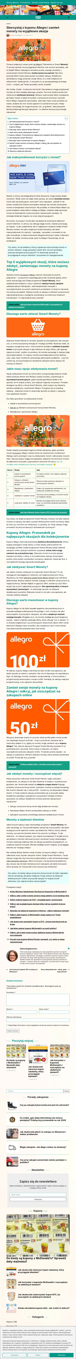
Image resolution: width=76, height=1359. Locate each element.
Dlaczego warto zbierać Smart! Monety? (24, 130)
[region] (38, 1342)
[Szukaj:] (34, 1091)
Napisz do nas (57, 2)
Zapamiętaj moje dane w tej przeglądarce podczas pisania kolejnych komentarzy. (38, 1025)
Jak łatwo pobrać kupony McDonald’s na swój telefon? (33, 928)
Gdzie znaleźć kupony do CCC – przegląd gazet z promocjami (36, 900)
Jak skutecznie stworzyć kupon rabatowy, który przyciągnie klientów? (36, 1072)
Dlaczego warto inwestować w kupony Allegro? (27, 140)
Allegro (45, 578)
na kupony (16, 453)
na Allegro (37, 64)
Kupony (8, 24)
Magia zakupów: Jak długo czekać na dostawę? (43, 1147)
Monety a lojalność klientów (20, 151)
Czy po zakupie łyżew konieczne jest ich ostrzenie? (44, 1105)
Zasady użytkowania (40, 2)
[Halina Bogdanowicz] (12, 956)
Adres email (44, 1009)
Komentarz (11, 992)
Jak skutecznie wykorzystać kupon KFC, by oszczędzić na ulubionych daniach (39, 1295)
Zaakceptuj (61, 1355)
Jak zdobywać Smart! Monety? (21, 138)
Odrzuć (38, 1355)
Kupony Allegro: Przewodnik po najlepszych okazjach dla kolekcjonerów (37, 135)
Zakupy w (14, 408)
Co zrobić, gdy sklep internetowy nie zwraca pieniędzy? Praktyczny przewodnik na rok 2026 (43, 1119)
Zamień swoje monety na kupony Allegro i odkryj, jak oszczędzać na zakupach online (35, 144)
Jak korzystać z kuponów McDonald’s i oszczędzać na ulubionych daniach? (57, 1066)
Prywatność (25, 2)
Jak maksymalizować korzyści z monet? (24, 122)
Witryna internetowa (13, 1017)
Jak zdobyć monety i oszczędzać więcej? (25, 148)
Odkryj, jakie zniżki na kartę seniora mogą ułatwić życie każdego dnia (39, 896)
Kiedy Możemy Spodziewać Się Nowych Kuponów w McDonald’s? (38, 892)
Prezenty (10, 1326)
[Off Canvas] (7, 17)
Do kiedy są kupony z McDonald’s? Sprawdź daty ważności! (15, 1064)
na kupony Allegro (27, 275)
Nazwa (9, 1009)
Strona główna (12, 2)
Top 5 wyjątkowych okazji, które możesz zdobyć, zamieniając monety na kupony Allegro (37, 125)
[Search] (69, 17)
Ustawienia (14, 1355)
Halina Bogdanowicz (16, 35)
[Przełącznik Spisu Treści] (65, 118)
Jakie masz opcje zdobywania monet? (23, 132)
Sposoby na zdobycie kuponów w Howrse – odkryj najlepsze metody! (39, 911)
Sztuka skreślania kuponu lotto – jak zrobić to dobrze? (44, 1308)
